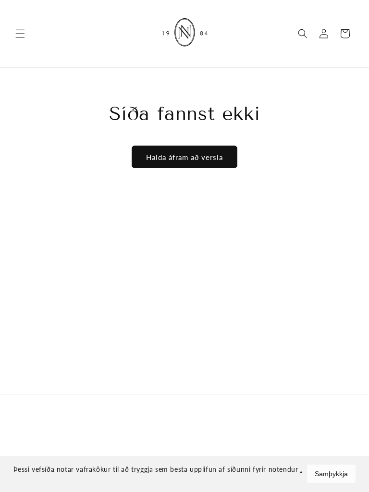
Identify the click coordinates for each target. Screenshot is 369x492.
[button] (20, 33)
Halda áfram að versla (184, 157)
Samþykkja (331, 474)
